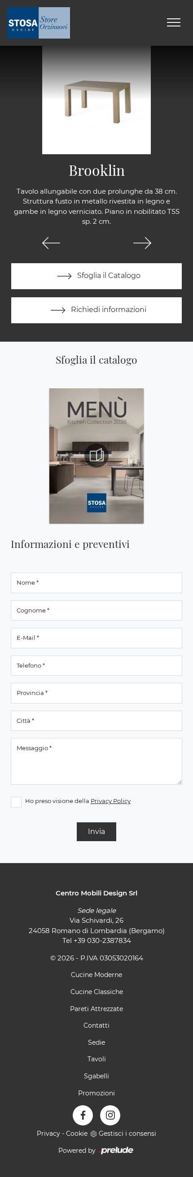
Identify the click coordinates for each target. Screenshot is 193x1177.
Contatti (96, 1025)
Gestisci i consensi (127, 1133)
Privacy (48, 1133)
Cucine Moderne (96, 975)
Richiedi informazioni (107, 309)
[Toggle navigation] (174, 22)
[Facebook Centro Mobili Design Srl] (83, 1115)
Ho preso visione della (78, 800)
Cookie (77, 1133)
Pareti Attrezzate (96, 1009)
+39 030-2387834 (102, 940)
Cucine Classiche (96, 992)
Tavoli (97, 1059)
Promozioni (96, 1093)
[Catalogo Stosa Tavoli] (96, 455)
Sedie (96, 1042)
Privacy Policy (111, 800)
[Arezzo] (51, 243)
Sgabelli (96, 1076)
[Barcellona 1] (142, 243)
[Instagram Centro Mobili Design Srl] (110, 1115)
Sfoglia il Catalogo (107, 275)
